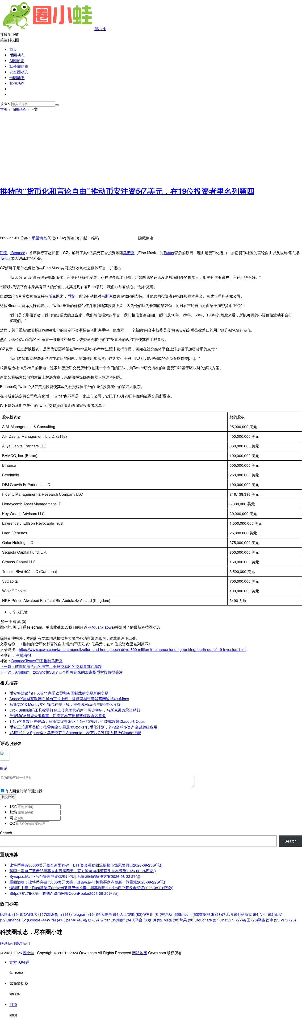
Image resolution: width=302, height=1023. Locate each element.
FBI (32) (157, 920)
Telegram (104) (84, 914)
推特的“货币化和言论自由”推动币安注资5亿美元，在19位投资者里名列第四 (127, 190)
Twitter (169, 252)
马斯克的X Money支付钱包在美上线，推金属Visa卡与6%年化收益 (64, 704)
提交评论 (8, 797)
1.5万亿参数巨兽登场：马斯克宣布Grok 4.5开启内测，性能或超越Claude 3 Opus (77, 721)
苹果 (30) (186, 920)
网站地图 (139, 952)
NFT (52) (267, 914)
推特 (47, 660)
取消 (4, 768)
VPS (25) (288, 920)
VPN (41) (55, 920)
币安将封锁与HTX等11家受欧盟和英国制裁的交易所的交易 (58, 693)
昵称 (13, 806)
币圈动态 (17, 55)
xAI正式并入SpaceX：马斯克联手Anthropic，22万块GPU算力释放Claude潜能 (75, 732)
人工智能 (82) (131, 914)
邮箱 (13, 812)
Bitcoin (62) (189, 914)
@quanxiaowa (101, 627)
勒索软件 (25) (269, 920)
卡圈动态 (17, 77)
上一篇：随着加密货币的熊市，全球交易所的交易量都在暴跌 (51, 666)
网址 (13, 817)
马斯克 (128, 252)
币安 (4, 252)
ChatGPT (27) (231, 920)
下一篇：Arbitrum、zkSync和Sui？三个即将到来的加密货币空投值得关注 (61, 672)
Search (6, 832)
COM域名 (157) (34, 914)
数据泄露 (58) (210, 914)
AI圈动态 (16, 60)
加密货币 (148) (59, 914)
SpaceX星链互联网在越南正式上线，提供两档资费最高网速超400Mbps (69, 698)
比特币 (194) (10, 914)
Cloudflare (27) (206, 920)
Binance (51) (17, 920)
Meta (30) (171, 920)
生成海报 (23, 655)
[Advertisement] (151, 147)
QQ (12, 823)
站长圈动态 (18, 66)
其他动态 (17, 83)
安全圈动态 (18, 72)
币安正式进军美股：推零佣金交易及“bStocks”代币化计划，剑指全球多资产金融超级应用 (83, 727)
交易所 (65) (170, 914)
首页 (13, 49)
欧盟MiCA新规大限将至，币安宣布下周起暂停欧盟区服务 (57, 715)
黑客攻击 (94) (108, 914)
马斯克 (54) (250, 914)
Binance (18, 252)
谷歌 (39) (91, 920)
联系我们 (7, 943)
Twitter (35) (108, 920)
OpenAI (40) (73, 920)
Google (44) (38, 920)
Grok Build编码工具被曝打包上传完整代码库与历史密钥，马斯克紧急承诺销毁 (74, 710)
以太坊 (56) (231, 914)
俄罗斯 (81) (151, 914)
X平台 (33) (141, 920)
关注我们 (22, 943)
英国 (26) (250, 920)
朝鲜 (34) (124, 920)
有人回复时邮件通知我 (23, 791)
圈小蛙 (100, 28)
